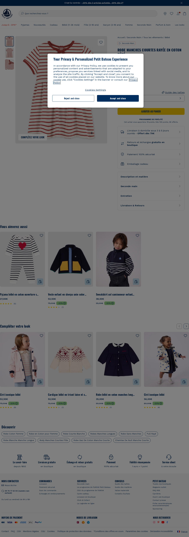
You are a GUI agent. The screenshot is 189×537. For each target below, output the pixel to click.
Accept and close (118, 98)
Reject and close (71, 98)
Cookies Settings (95, 90)
